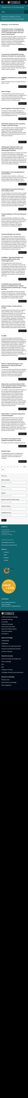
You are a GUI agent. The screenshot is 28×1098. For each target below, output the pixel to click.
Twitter (5, 555)
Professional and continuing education (11, 646)
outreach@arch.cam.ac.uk (8, 542)
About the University (7, 656)
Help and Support (5, 604)
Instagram (6, 557)
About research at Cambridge (8, 682)
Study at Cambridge (6, 638)
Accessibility (4, 621)
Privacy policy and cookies (8, 626)
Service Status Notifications (8, 602)
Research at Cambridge (7, 677)
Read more (23, 49)
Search (26, 2)
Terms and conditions (6, 631)
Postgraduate (4, 643)
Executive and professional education (11, 648)
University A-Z (5, 633)
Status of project (5, 479)
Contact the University (7, 619)
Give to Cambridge (6, 661)
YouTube (6, 560)
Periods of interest (5, 506)
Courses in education (6, 651)
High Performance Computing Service (11, 606)
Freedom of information (7, 624)
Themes (3, 486)
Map (2, 667)
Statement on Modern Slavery (9, 629)
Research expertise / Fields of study (10, 499)
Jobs (2, 664)
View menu (2, 2)
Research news (5, 679)
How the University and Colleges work (11, 658)
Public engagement (6, 685)
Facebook (6, 552)
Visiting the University (6, 669)
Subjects (3, 493)
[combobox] (8, 482)
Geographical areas (6, 512)
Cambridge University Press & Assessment (12, 672)
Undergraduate (5, 640)
